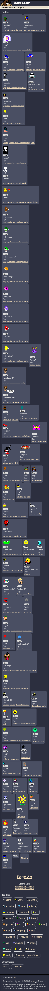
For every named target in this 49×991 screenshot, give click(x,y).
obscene (30, 594)
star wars (18, 30)
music (22, 123)
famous (12, 70)
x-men (18, 106)
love (36, 202)
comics (13, 106)
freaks (15, 723)
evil (4, 436)
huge (7, 931)
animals (5, 143)
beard (17, 88)
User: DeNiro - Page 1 (24, 887)
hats (8, 30)
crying (26, 612)
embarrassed (7, 773)
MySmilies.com (22, 3)
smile (37, 30)
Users (6, 966)
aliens (5, 536)
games (38, 365)
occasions (14, 631)
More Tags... (34, 955)
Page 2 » (24, 877)
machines (29, 70)
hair (29, 30)
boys (4, 30)
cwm (34, 981)
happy (33, 30)
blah (18, 497)
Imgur (15, 977)
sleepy (37, 459)
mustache (22, 88)
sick (42, 741)
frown (33, 918)
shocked (35, 418)
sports (24, 791)
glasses (19, 649)
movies (12, 30)
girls (8, 759)
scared (29, 418)
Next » (24, 858)
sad (30, 612)
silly (20, 740)
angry (5, 106)
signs (22, 402)
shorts (32, 943)
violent (15, 463)
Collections (17, 966)
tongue (39, 480)
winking (29, 631)
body (4, 70)
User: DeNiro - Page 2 (24, 889)
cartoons (9, 50)
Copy (5, 22)
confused (23, 418)
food (17, 70)
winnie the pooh (20, 143)
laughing (20, 931)
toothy (29, 50)
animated (9, 906)
